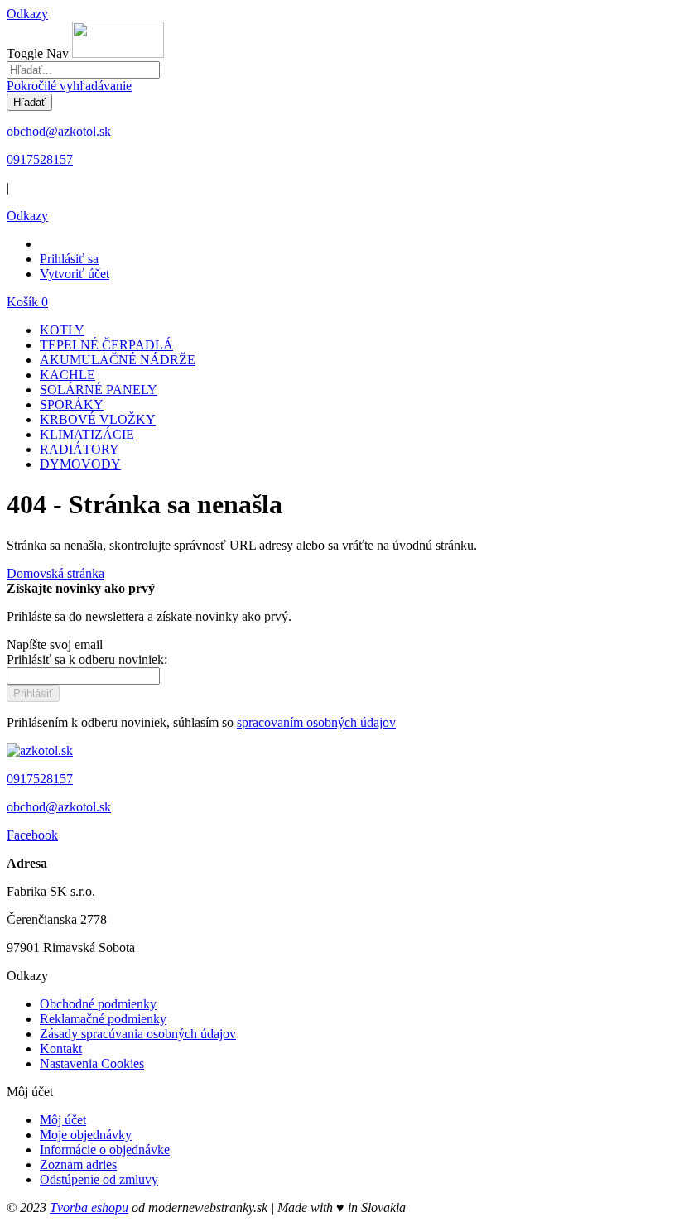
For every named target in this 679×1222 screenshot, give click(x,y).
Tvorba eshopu (89, 1207)
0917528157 (40, 159)
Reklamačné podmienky (103, 1019)
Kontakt (61, 1049)
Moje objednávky (86, 1135)
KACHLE (67, 375)
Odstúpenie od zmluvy (99, 1179)
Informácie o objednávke (105, 1150)
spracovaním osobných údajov (316, 722)
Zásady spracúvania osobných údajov (138, 1034)
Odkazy (27, 14)
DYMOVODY (80, 464)
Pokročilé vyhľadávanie (69, 86)
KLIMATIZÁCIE (87, 434)
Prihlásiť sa (69, 259)
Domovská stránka (55, 573)
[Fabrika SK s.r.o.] (40, 750)
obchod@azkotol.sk (59, 131)
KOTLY (62, 330)
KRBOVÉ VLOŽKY (98, 419)
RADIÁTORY (79, 449)
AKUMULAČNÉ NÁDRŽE (117, 360)
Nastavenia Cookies (92, 1063)
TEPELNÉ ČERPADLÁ (106, 345)
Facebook (32, 835)
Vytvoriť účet (74, 274)
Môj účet (63, 1120)
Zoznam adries (78, 1164)
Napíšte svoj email (55, 644)
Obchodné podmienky (98, 1004)
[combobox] (83, 70)
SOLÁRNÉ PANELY (98, 389)
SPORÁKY (72, 404)
